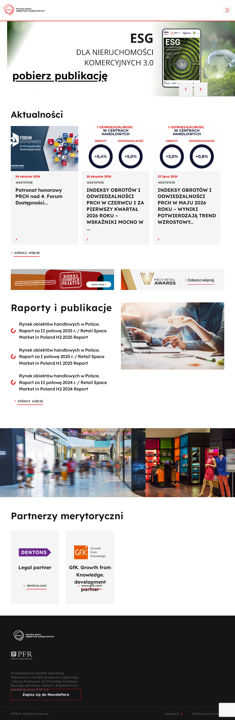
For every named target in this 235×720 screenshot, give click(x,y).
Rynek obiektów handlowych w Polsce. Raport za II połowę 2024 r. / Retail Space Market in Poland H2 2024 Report (63, 382)
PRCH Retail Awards (118, 3)
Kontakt (117, 11)
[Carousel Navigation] (193, 89)
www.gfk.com (91, 585)
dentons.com (37, 585)
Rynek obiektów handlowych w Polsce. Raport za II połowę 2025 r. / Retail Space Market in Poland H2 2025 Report (63, 330)
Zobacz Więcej (26, 252)
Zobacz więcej (30, 401)
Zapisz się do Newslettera (45, 694)
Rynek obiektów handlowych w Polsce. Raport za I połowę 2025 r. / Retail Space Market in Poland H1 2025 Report (61, 356)
